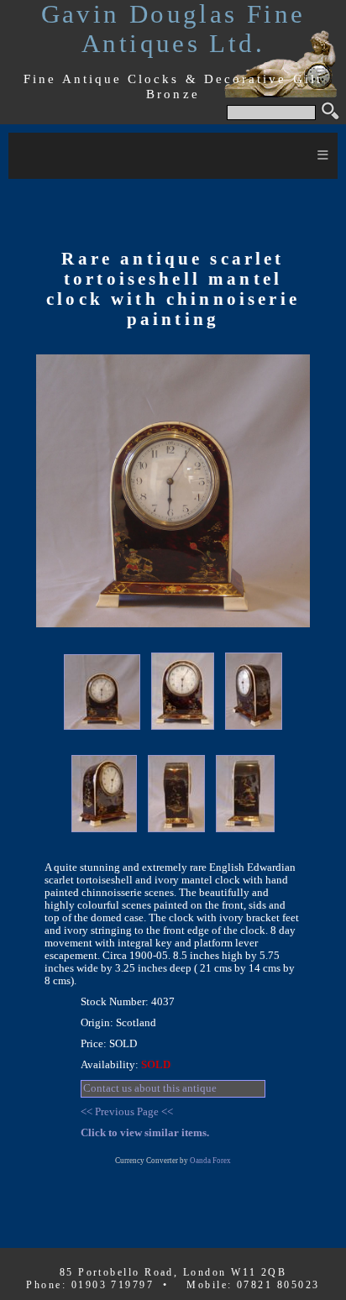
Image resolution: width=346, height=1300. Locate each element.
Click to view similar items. (145, 1133)
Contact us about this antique (150, 1088)
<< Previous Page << (127, 1112)
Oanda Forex (210, 1160)
